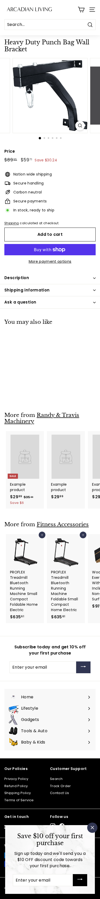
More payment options (50, 261)
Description (16, 277)
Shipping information (27, 290)
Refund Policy (16, 786)
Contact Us (59, 792)
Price (9, 151)
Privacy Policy (16, 778)
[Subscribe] (83, 667)
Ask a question (20, 302)
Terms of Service (19, 800)
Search (56, 778)
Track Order (60, 786)
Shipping (11, 223)
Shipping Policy (17, 792)
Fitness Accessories (63, 524)
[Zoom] (80, 125)
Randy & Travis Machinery (41, 418)
